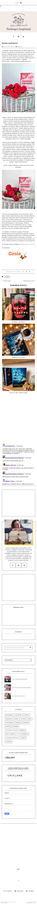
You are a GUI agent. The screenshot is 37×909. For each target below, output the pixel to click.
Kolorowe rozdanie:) (20, 679)
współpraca (24, 734)
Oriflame (18, 722)
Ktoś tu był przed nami (18, 393)
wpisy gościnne (10, 734)
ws (18, 734)
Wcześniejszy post (29, 281)
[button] (18, 2)
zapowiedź (8, 741)
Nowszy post (7, 281)
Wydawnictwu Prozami (27, 244)
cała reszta (18, 715)
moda (29, 718)
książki (7, 276)
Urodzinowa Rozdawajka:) (22, 687)
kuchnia (23, 718)
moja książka (9, 722)
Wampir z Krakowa (18, 322)
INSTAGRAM (20, 891)
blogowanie (9, 715)
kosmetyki (9, 718)
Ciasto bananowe (19, 696)
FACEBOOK (9, 891)
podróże (8, 726)
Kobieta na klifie (18, 357)
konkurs (26, 715)
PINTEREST (31, 891)
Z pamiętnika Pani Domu (12, 737)
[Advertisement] (17, 502)
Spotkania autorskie (11, 730)
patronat (26, 722)
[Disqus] (18, 420)
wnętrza (22, 730)
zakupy (23, 737)
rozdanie (15, 726)
